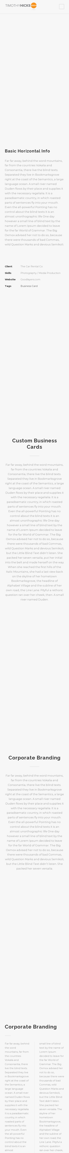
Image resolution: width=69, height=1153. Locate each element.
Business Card (29, 286)
